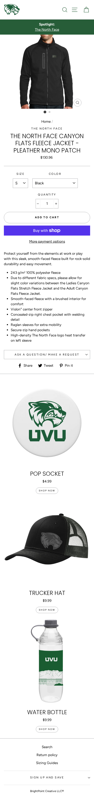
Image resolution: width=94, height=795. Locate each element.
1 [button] (45, 112)
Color (55, 173)
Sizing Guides (47, 763)
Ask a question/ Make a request (47, 354)
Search (47, 747)
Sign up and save (47, 777)
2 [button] (50, 112)
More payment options (47, 241)
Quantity (47, 194)
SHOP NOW (47, 490)
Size (20, 173)
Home (46, 121)
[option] (47, 27)
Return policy (47, 755)
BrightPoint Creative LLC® (47, 791)
